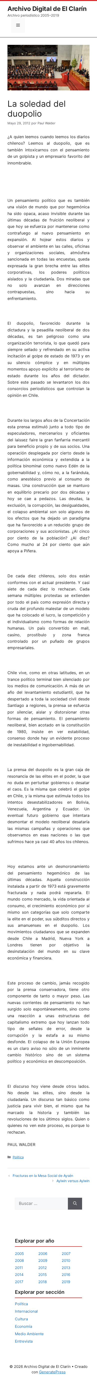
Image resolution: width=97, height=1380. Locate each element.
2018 (42, 1281)
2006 (42, 1253)
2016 (66, 1274)
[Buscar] (75, 1204)
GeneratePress (52, 1372)
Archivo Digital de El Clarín (47, 8)
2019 (66, 1281)
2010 (66, 1260)
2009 (42, 1260)
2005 (19, 1253)
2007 (66, 1253)
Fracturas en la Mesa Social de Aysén (43, 1175)
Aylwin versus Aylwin (73, 1181)
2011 (19, 1267)
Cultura (21, 1319)
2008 (19, 1260)
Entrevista (24, 1341)
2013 (66, 1267)
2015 (42, 1274)
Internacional (26, 1311)
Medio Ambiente (29, 1333)
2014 (19, 1274)
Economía (23, 1326)
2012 (42, 1267)
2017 (19, 1281)
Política (18, 1157)
